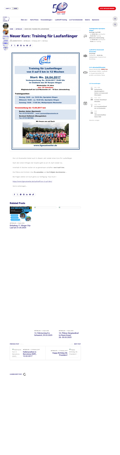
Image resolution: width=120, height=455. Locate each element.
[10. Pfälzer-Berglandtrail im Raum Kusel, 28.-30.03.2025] (70, 267)
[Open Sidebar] (115, 18)
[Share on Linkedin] (24, 45)
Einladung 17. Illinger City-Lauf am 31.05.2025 (20, 226)
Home (11, 29)
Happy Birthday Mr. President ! (60, 354)
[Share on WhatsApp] (17, 45)
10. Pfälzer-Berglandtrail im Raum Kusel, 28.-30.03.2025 (69, 335)
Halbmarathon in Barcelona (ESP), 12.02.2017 (29, 354)
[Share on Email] (27, 45)
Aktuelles (19, 29)
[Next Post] (73, 353)
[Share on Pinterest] (20, 45)
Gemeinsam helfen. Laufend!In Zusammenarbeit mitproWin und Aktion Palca (98, 73)
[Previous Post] (16, 353)
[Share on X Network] (14, 45)
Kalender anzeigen (94, 120)
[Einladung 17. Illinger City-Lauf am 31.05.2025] (21, 214)
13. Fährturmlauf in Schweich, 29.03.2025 (43, 334)
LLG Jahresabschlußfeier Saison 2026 (100, 114)
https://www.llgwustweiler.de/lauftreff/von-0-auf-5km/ (32, 181)
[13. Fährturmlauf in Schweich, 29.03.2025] (45, 267)
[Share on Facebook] (11, 45)
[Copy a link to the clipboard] (30, 45)
